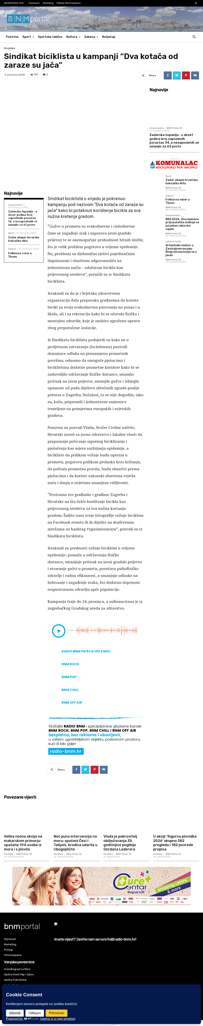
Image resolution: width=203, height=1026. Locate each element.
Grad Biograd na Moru (17, 969)
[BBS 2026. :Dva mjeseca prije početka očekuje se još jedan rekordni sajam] (155, 220)
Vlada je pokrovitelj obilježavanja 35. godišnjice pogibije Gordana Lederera (120, 842)
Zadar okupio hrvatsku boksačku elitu (23, 238)
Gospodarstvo (15, 205)
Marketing (48, 3)
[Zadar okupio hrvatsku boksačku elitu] (155, 181)
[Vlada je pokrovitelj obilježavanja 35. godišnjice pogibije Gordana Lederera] (126, 817)
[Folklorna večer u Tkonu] (155, 201)
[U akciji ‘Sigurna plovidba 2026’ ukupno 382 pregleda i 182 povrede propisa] (176, 817)
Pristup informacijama (68, 3)
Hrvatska (9, 48)
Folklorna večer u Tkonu (20, 254)
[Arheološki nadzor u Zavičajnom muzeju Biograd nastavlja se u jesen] (155, 246)
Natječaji (108, 37)
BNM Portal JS (174, 128)
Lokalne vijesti (173, 241)
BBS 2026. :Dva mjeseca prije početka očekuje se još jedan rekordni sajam (182, 224)
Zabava (89, 37)
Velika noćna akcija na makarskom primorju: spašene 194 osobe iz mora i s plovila (23, 842)
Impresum (34, 3)
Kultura (71, 37)
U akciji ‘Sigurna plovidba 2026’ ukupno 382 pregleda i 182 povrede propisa (175, 842)
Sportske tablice (50, 37)
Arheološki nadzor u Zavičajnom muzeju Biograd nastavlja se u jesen (181, 250)
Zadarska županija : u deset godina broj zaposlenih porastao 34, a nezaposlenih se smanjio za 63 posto (22, 217)
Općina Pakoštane (15, 979)
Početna (12, 37)
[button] (194, 37)
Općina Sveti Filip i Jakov (19, 974)
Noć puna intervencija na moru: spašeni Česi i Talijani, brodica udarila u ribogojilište (75, 842)
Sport (26, 37)
